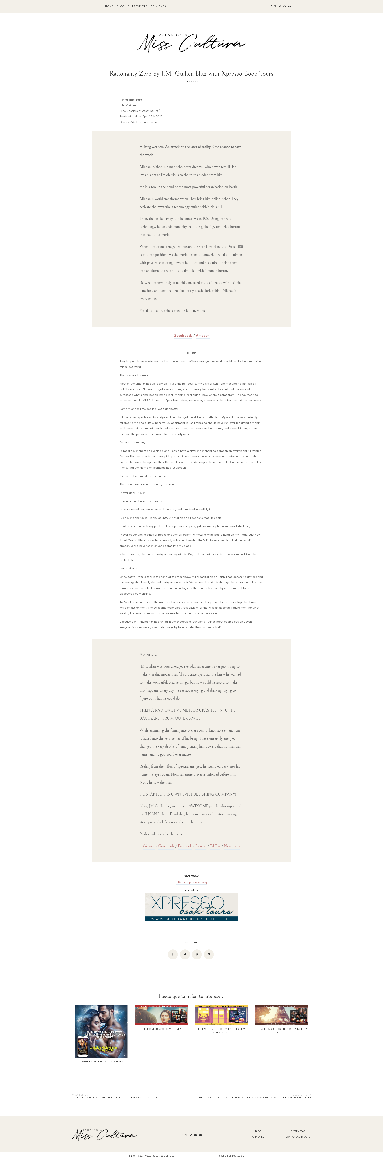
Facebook (185, 846)
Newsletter (232, 846)
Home (109, 6)
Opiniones (158, 6)
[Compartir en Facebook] (173, 954)
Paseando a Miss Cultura (159, 1156)
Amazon (203, 335)
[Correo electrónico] (209, 954)
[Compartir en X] (185, 954)
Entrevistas (137, 6)
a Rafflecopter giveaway (191, 882)
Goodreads (183, 335)
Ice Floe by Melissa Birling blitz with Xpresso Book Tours (115, 1097)
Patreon (200, 846)
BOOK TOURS (192, 942)
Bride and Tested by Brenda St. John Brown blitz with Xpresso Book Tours (255, 1097)
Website (149, 846)
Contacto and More (298, 1137)
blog (121, 6)
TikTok (215, 846)
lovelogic (238, 1156)
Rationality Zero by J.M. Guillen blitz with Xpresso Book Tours (191, 73)
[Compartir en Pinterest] (197, 954)
